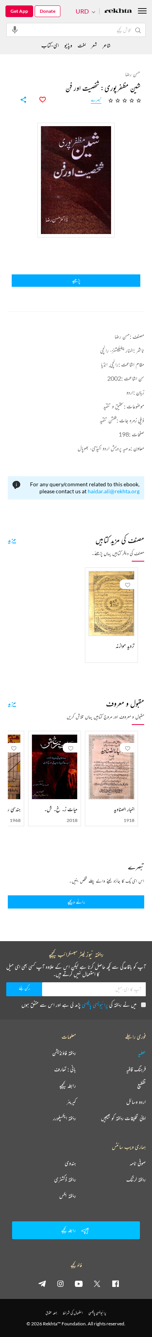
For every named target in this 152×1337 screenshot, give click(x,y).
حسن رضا (122, 336)
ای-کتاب (50, 45)
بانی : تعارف (65, 1069)
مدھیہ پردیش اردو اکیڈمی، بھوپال (104, 448)
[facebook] (115, 1283)
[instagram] (60, 1283)
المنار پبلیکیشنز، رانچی (116, 350)
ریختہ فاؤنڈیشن (64, 1053)
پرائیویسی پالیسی (95, 1004)
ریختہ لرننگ (136, 1179)
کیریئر (71, 1102)
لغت (82, 45)
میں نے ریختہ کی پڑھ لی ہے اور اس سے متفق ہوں (78, 1004)
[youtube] (78, 1283)
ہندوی (70, 1163)
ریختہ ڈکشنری (65, 1179)
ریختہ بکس (67, 1196)
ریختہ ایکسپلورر (64, 1118)
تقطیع (141, 1085)
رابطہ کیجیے (67, 1085)
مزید (12, 539)
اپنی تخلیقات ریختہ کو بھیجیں (123, 1118)
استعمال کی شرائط (73, 1312)
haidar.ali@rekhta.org (114, 491)
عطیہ (142, 1053)
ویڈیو (68, 45)
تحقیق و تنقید (113, 406)
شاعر (107, 45)
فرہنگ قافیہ (136, 1069)
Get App (19, 11)
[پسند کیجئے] (38, 100)
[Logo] (118, 11)
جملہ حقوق (51, 1312)
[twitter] (97, 1283)
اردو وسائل (136, 1102)
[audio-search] (15, 29)
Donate (47, 11)
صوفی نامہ (138, 1163)
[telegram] (42, 1283)
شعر (94, 45)
